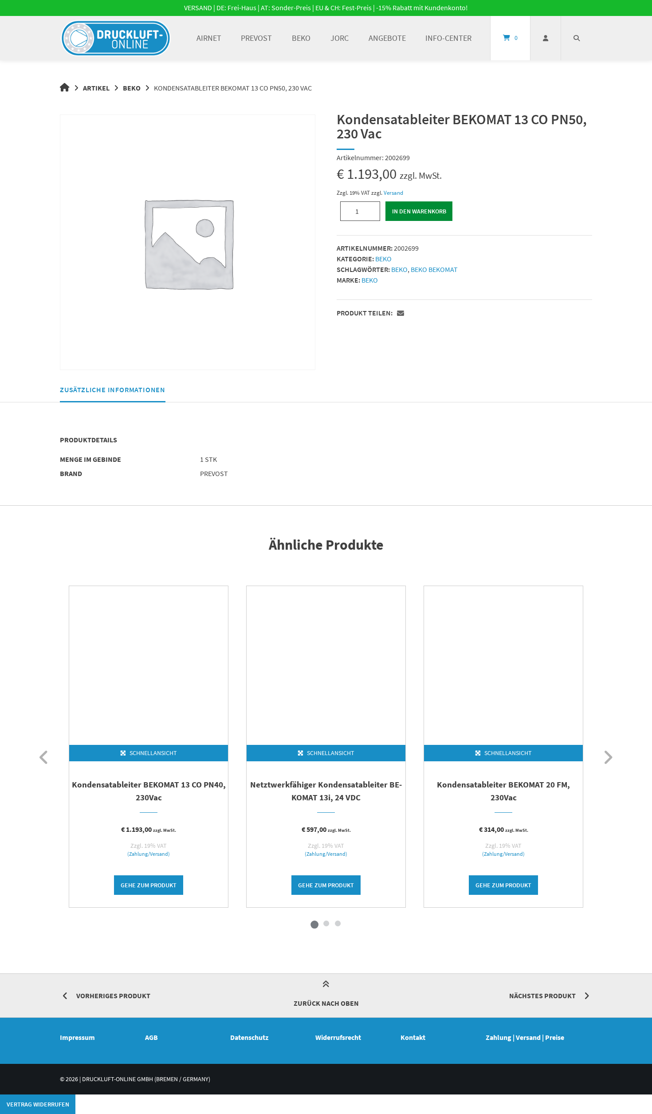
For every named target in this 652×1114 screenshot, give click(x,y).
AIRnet (208, 38)
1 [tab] (314, 923)
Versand (393, 192)
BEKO (301, 38)
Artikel (96, 87)
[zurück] (44, 757)
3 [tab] (337, 923)
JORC (339, 38)
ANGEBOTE (387, 38)
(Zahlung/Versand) (148, 854)
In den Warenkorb (419, 211)
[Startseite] (116, 38)
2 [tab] (326, 923)
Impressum (77, 1037)
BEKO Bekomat (434, 269)
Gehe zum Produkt (149, 885)
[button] (401, 313)
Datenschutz (249, 1037)
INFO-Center (448, 38)
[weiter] (607, 757)
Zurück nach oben (326, 1003)
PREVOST (256, 38)
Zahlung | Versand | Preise (525, 1037)
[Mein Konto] (545, 38)
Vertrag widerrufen (38, 1104)
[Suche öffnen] (576, 38)
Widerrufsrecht (338, 1037)
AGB (151, 1037)
